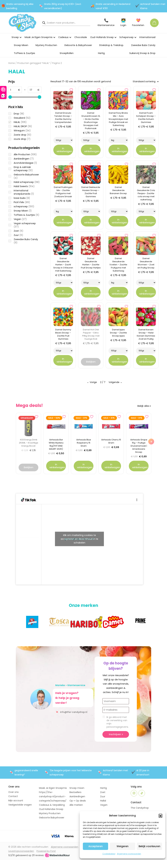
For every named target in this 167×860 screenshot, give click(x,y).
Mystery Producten (46, 45)
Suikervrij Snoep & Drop (142, 53)
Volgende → (115, 382)
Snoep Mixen (21, 45)
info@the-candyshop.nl (71, 712)
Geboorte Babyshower (51, 817)
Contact (13, 796)
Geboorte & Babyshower (78, 45)
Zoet (102, 792)
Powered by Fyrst (46, 851)
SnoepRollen (67, 53)
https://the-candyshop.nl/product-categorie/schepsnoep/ (52, 796)
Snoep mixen (76, 788)
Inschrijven (115, 734)
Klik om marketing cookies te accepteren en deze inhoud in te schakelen (79, 539)
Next (151, 441)
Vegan (103, 805)
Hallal (103, 800)
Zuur (102, 796)
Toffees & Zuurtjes (24, 53)
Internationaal (147, 37)
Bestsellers (75, 792)
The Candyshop (140, 807)
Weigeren (123, 846)
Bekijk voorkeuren (149, 846)
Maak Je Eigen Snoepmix (39, 37)
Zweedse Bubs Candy (143, 45)
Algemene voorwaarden (129, 853)
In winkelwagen (64, 150)
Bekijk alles (143, 406)
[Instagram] (134, 793)
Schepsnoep (126, 37)
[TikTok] (141, 793)
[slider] (10, 97)
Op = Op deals (77, 800)
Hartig (101, 53)
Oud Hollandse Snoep (51, 809)
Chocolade (80, 37)
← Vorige (92, 382)
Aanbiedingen (77, 796)
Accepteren (95, 846)
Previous (16, 441)
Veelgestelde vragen (20, 804)
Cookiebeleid (108, 853)
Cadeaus (63, 37)
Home (11, 63)
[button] (160, 815)
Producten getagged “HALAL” (33, 63)
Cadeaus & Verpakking (52, 805)
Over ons (13, 792)
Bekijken (91, 361)
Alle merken (76, 805)
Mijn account (15, 800)
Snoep (15, 37)
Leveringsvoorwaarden (21, 851)
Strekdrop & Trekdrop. (111, 45)
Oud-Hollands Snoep (102, 37)
